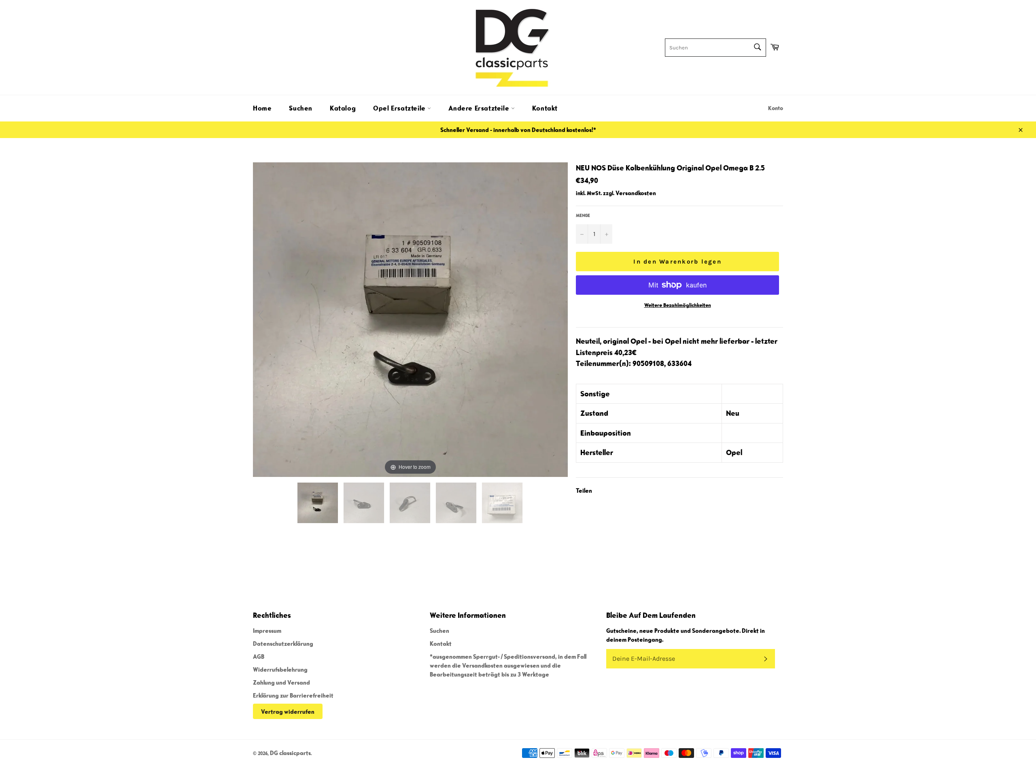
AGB (258, 656)
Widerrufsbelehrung (280, 669)
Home (262, 108)
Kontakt (545, 108)
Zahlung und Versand (281, 682)
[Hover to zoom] (410, 319)
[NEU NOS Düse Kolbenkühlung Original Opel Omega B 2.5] (318, 503)
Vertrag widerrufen (287, 711)
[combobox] (715, 47)
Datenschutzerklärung (283, 643)
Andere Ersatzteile (479, 108)
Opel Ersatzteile (400, 108)
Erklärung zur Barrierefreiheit (293, 695)
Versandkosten (636, 193)
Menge (583, 215)
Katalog (343, 108)
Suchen (300, 108)
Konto (775, 108)
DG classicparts (290, 753)
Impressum (267, 630)
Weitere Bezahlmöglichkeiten (677, 305)
